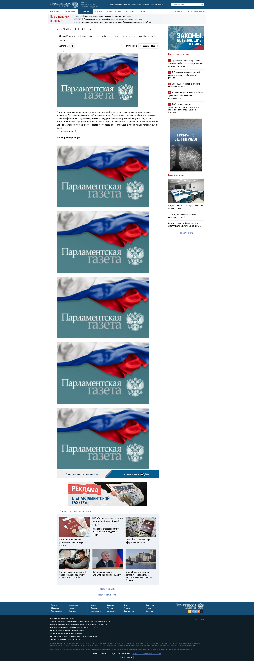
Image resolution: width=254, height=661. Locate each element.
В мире (98, 11)
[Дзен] (154, 46)
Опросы (110, 605)
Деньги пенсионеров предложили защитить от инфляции (103, 16)
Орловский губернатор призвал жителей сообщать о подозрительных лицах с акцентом (185, 63)
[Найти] (202, 4)
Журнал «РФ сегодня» (153, 4)
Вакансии (149, 611)
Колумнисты (129, 611)
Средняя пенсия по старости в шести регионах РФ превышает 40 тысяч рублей (112, 22)
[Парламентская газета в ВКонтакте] (192, 611)
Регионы (127, 608)
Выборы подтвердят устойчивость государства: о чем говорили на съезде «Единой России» (183, 108)
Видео (93, 605)
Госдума (178, 11)
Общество (85, 11)
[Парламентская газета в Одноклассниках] (198, 611)
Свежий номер (115, 4)
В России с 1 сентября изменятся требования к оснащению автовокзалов (185, 95)
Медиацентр (96, 611)
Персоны (94, 608)
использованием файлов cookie (147, 653)
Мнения (110, 608)
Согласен (127, 657)
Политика (54, 11)
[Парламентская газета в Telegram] (195, 611)
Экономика (70, 11)
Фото (126, 605)
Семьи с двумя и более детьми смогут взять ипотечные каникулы (184, 224)
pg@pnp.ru (76, 639)
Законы (127, 4)
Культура (130, 11)
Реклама (149, 608)
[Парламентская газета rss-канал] (189, 611)
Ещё (142, 11)
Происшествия (114, 11)
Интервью (111, 611)
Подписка (136, 4)
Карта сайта (199, 619)
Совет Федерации (195, 11)
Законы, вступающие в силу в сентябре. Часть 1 (184, 85)
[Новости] (144, 46)
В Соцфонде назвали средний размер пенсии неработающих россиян (107, 19)
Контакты (150, 605)
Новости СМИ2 (107, 589)
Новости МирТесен (107, 595)
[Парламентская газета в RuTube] (201, 611)
